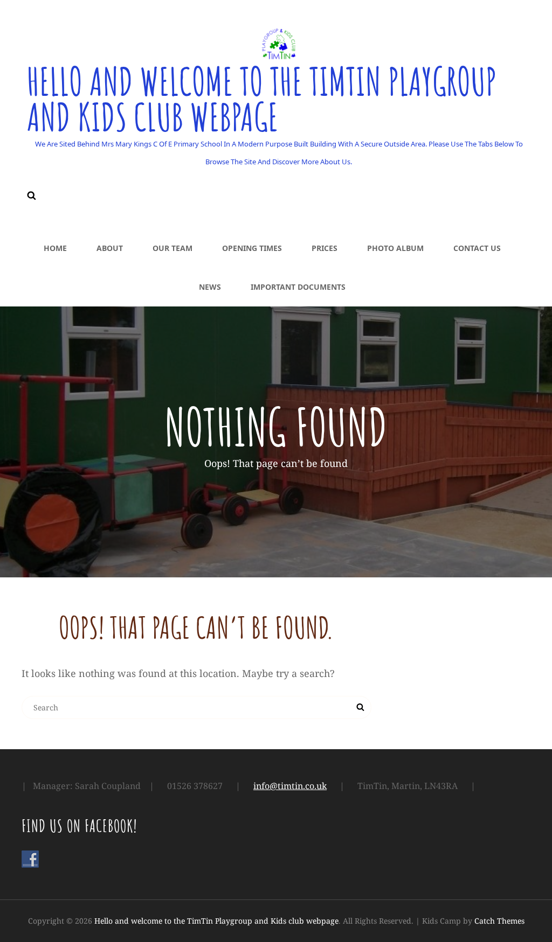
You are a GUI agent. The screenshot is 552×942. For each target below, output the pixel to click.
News (210, 287)
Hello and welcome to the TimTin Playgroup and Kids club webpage (261, 99)
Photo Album (395, 248)
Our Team (172, 248)
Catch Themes (499, 921)
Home (55, 248)
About (109, 248)
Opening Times (252, 248)
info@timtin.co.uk (290, 786)
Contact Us (477, 248)
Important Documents (298, 287)
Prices (324, 248)
